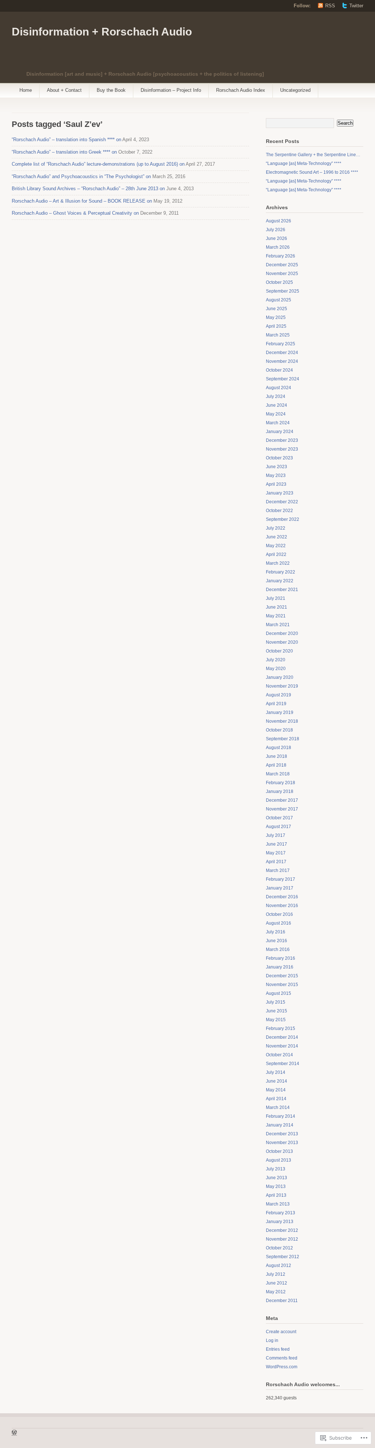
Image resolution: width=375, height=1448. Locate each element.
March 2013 (278, 1204)
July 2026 (275, 229)
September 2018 (282, 738)
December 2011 (282, 1300)
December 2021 (282, 589)
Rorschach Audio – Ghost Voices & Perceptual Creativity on (75, 213)
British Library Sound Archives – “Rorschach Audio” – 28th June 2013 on (88, 188)
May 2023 (276, 475)
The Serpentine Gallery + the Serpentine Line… (313, 154)
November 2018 (282, 721)
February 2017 (280, 879)
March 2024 (278, 422)
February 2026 (280, 256)
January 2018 (279, 791)
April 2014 (276, 1098)
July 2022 (275, 528)
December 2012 (282, 1230)
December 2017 (282, 800)
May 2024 (276, 414)
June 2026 (276, 238)
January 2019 (279, 712)
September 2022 (282, 519)
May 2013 (276, 1186)
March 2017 (278, 870)
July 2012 (275, 1274)
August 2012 (278, 1265)
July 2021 (275, 598)
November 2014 (282, 1046)
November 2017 (282, 809)
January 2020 (279, 677)
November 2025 (282, 273)
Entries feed (278, 1349)
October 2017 (279, 817)
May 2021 (276, 615)
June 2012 (276, 1283)
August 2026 (278, 220)
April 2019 (276, 703)
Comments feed (281, 1358)
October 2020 (279, 651)
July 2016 (275, 931)
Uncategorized (295, 90)
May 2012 (276, 1291)
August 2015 (278, 993)
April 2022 (276, 554)
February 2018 (280, 782)
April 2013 (276, 1195)
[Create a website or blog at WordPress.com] (14, 1433)
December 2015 (282, 975)
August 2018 (278, 747)
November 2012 (282, 1239)
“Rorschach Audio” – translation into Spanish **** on (66, 139)
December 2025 (282, 264)
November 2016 (282, 905)
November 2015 (282, 984)
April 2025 (276, 326)
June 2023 (276, 466)
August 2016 (278, 923)
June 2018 (276, 756)
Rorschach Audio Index (240, 90)
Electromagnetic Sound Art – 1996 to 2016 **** (312, 172)
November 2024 (282, 361)
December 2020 (282, 633)
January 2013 (279, 1221)
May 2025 (276, 317)
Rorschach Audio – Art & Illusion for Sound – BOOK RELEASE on (82, 201)
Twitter (356, 5)
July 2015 (275, 1002)
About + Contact (64, 90)
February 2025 (280, 343)
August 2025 (278, 299)
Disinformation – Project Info (171, 90)
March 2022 (278, 563)
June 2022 (276, 536)
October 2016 (279, 914)
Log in (272, 1340)
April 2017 (276, 861)
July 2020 (275, 659)
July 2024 (275, 396)
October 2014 (279, 1054)
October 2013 (279, 1151)
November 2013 (282, 1142)
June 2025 (276, 308)
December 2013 (282, 1133)
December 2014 (282, 1037)
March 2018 (278, 773)
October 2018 (279, 730)
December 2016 (282, 896)
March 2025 (278, 335)
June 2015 (276, 1010)
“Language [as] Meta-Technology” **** (303, 163)
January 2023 (279, 493)
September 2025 (282, 291)
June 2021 (276, 607)
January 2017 (279, 888)
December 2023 (282, 440)
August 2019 (278, 694)
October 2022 (279, 510)
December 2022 (282, 501)
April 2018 (276, 765)
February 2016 (280, 958)
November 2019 (282, 686)
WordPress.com (281, 1366)
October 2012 (279, 1247)
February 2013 (280, 1212)
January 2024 (279, 431)
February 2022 (280, 572)
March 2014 (278, 1107)
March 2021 (278, 624)
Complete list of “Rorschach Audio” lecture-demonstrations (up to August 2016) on (98, 164)
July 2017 (275, 835)
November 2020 (282, 642)
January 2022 (279, 580)
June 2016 (276, 940)
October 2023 (279, 457)
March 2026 (278, 247)
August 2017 (278, 826)
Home (25, 90)
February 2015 (280, 1028)
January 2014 (279, 1125)
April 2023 (276, 484)
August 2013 (278, 1160)
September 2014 (282, 1063)
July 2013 (275, 1168)
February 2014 (280, 1116)
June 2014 (276, 1081)
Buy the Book (111, 90)
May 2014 (276, 1089)
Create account (281, 1331)
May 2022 (276, 545)
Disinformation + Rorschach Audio (102, 32)
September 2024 (282, 378)
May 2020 (276, 668)
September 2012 (282, 1256)
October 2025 (279, 282)
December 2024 (282, 352)
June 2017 (276, 844)
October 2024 (279, 370)
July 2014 (275, 1072)
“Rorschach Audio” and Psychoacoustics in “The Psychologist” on (81, 176)
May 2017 (276, 852)
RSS (330, 5)
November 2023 (282, 449)
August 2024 (278, 387)
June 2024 (276, 405)
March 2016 (278, 949)
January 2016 (279, 967)
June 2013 (276, 1177)
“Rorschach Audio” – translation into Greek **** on (64, 152)
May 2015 (276, 1019)
